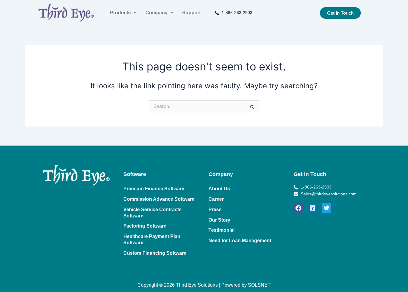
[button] (123, 13)
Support (191, 12)
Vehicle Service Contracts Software (152, 212)
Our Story (219, 220)
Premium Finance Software (153, 188)
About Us (219, 188)
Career (216, 199)
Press (215, 209)
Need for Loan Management (239, 240)
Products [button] (120, 12)
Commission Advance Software (158, 199)
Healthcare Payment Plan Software (151, 239)
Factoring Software (144, 225)
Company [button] (156, 12)
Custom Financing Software (154, 253)
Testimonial (221, 230)
